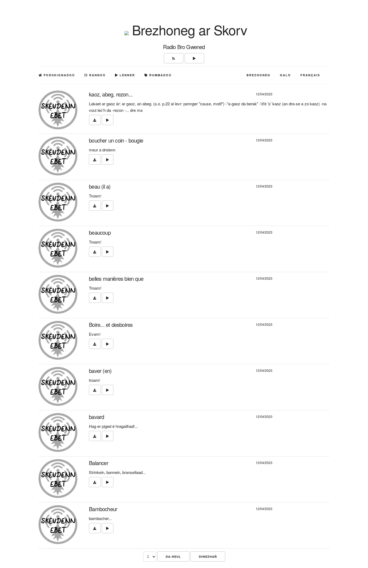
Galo (285, 75)
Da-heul (173, 557)
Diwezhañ (208, 557)
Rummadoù (160, 75)
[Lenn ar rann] (107, 120)
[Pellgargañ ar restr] (95, 120)
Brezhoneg (258, 75)
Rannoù (97, 75)
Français (310, 75)
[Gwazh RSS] (173, 58)
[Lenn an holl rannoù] (194, 58)
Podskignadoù (58, 75)
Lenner (126, 75)
